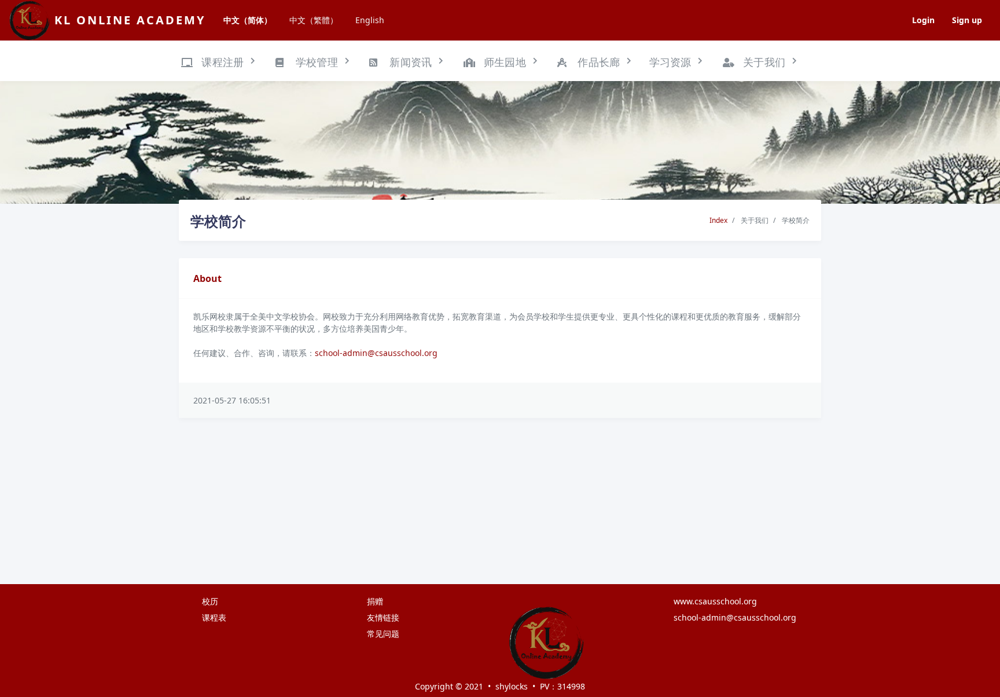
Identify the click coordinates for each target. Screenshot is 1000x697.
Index (718, 220)
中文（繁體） (313, 19)
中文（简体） (247, 19)
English (369, 19)
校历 (210, 601)
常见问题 (383, 633)
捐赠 (375, 601)
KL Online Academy (129, 20)
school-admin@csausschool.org (376, 352)
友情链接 (383, 617)
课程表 (214, 617)
